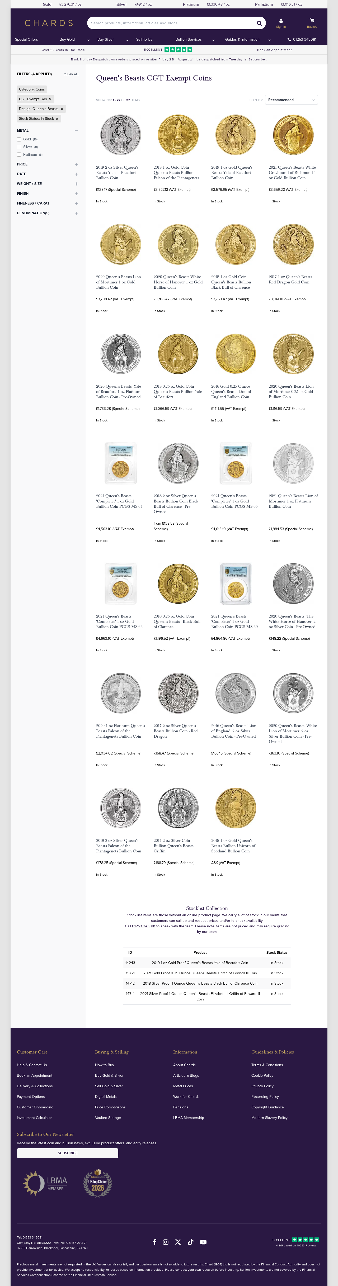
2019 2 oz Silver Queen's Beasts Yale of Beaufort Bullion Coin (117, 173)
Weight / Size (29, 183)
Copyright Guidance (267, 1107)
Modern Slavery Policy (269, 1117)
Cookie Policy (262, 1075)
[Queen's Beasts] (61, 109)
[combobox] (176, 23)
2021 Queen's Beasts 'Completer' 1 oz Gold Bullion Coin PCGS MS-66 (119, 621)
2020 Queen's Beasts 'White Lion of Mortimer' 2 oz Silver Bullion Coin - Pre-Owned (293, 733)
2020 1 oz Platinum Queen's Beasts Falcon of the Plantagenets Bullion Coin (120, 731)
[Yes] (49, 99)
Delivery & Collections (35, 1086)
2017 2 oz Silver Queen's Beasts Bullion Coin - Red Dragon (176, 731)
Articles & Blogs (186, 1075)
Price (22, 164)
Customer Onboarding (35, 1107)
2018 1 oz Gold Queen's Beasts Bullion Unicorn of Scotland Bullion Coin (233, 846)
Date (21, 174)
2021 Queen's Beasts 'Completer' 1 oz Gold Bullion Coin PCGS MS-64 (119, 501)
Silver (30, 146)
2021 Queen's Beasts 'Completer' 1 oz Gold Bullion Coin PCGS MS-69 (234, 621)
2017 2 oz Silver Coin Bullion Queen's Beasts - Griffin (174, 846)
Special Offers (26, 39)
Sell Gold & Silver (109, 1086)
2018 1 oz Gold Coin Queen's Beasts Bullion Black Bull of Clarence (231, 282)
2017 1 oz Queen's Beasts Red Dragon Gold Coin (290, 279)
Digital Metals (106, 1096)
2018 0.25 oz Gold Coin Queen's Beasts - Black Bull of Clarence (177, 621)
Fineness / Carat (33, 203)
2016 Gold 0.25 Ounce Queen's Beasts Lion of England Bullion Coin (231, 392)
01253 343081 (304, 39)
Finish (23, 193)
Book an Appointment (274, 50)
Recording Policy (265, 1096)
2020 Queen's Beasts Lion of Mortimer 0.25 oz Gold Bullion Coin (291, 392)
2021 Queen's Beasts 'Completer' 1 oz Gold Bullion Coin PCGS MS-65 (234, 501)
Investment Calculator (34, 1117)
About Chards (184, 1064)
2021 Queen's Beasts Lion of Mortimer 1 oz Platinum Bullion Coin (293, 501)
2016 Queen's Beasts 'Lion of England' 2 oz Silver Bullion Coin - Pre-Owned (233, 731)
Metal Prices (183, 1086)
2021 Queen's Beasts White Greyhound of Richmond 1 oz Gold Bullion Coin (292, 173)
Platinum (33, 154)
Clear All (71, 74)
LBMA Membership (188, 1117)
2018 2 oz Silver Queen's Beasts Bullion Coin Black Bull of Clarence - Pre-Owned (176, 503)
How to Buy (104, 1064)
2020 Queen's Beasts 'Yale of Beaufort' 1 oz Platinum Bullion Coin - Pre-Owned (119, 392)
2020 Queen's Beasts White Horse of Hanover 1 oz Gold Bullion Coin (178, 282)
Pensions (180, 1107)
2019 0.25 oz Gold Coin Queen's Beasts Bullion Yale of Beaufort (178, 392)
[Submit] (259, 23)
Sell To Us (144, 39)
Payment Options (31, 1096)
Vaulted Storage (108, 1117)
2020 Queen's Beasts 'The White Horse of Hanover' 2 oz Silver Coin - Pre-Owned (292, 621)
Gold (30, 139)
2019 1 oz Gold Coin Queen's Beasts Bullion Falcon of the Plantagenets (176, 173)
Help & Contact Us (32, 1064)
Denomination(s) (33, 213)
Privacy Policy (262, 1086)
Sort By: (256, 100)
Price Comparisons (110, 1107)
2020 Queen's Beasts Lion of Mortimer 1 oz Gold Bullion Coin (118, 282)
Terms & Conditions (267, 1064)
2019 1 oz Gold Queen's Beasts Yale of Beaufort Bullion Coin (231, 173)
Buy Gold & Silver (109, 1075)
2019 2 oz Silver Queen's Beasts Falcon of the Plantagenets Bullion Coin (118, 846)
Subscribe (68, 1153)
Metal (23, 130)
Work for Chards (186, 1096)
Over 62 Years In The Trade (63, 50)
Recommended (281, 99)
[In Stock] (56, 119)
